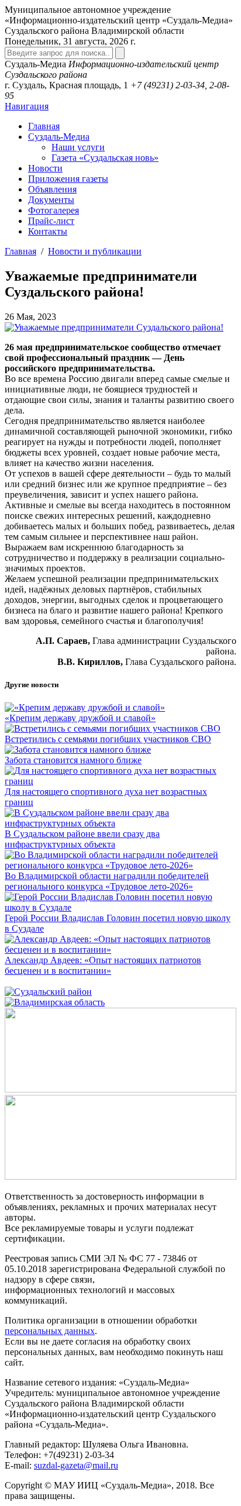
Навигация (27, 106)
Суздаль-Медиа (58, 137)
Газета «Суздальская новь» (105, 158)
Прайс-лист (51, 221)
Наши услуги (78, 147)
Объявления (52, 189)
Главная (44, 126)
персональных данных (50, 1331)
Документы (51, 200)
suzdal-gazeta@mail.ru (76, 1465)
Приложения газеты (68, 179)
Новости (45, 168)
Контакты (47, 231)
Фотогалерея (53, 210)
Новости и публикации (95, 251)
